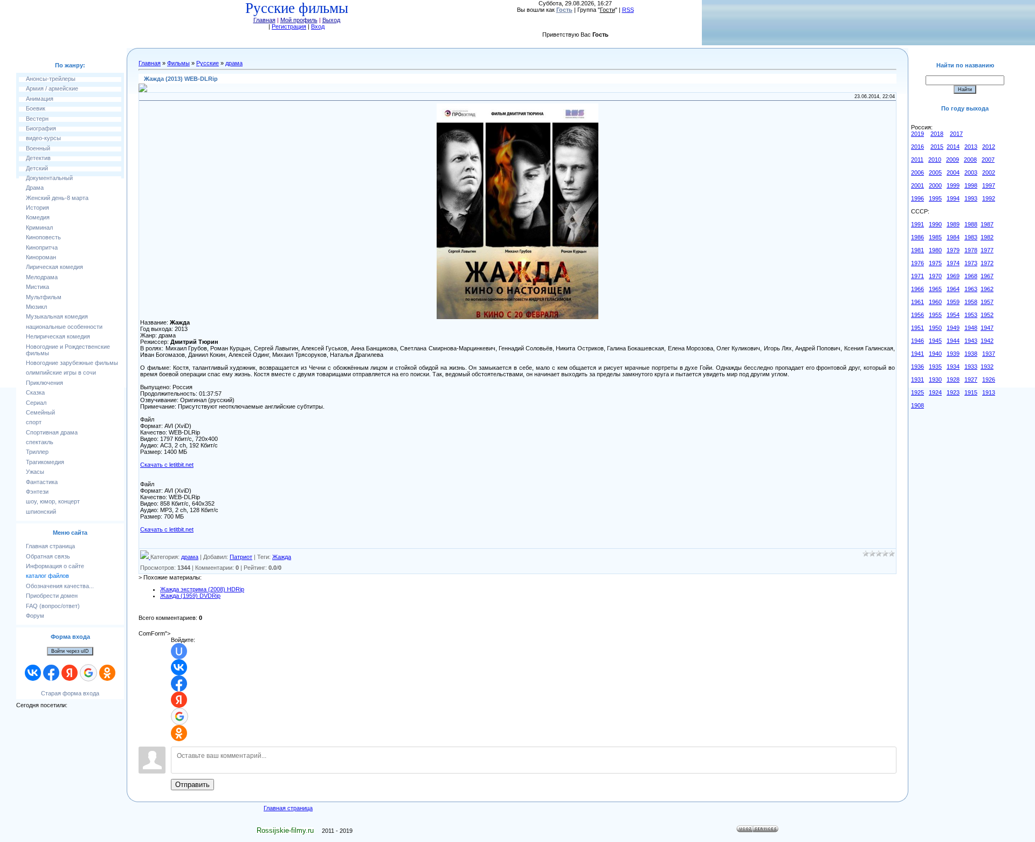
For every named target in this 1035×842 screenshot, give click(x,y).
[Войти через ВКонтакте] (33, 673)
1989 (953, 224)
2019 (917, 133)
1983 (970, 237)
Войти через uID (70, 651)
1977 (987, 250)
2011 (917, 159)
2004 (953, 172)
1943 (970, 340)
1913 (988, 392)
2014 (953, 146)
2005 (935, 172)
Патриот (241, 557)
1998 (970, 185)
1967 (987, 276)
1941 (917, 353)
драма (234, 63)
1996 (917, 198)
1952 (987, 315)
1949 (953, 328)
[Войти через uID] (179, 651)
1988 (970, 224)
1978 (970, 250)
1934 (953, 366)
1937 (988, 353)
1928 (953, 379)
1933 (970, 366)
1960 (935, 302)
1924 (935, 392)
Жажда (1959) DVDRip (190, 595)
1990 (935, 224)
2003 (970, 172)
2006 (917, 172)
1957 (987, 302)
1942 (987, 340)
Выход (331, 20)
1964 (953, 289)
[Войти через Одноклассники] (107, 673)
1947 (987, 328)
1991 (917, 224)
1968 (970, 276)
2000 (935, 185)
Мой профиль (299, 20)
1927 (970, 379)
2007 (988, 159)
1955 (935, 315)
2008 (970, 159)
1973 (970, 263)
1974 (953, 263)
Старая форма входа (70, 693)
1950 (935, 328)
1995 (935, 198)
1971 (917, 276)
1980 (935, 250)
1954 (953, 315)
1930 (935, 379)
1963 (970, 289)
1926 (988, 379)
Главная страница (288, 808)
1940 (935, 353)
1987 (987, 224)
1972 (987, 263)
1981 (917, 250)
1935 (935, 366)
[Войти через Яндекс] (69, 673)
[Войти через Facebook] (51, 673)
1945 (935, 340)
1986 (917, 237)
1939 (953, 353)
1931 (917, 379)
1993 (970, 198)
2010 (934, 159)
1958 (970, 302)
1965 (935, 289)
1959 (953, 302)
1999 (953, 185)
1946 (917, 340)
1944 (953, 340)
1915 (970, 392)
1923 (953, 392)
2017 (956, 133)
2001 (917, 185)
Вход (318, 26)
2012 (988, 146)
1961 (917, 302)
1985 (935, 237)
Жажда (281, 557)
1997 (988, 185)
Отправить (192, 785)
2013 (970, 146)
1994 (953, 198)
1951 (917, 328)
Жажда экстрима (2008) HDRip (202, 589)
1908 (917, 405)
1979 (953, 250)
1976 (917, 263)
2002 (988, 172)
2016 (917, 146)
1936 (917, 366)
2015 (936, 146)
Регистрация (289, 26)
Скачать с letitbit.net (167, 464)
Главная (264, 20)
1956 (917, 315)
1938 (970, 353)
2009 (952, 159)
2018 (936, 133)
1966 (917, 289)
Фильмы (178, 63)
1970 (935, 276)
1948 (970, 328)
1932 (987, 366)
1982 (987, 237)
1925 (917, 392)
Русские (207, 63)
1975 (935, 263)
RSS (628, 9)
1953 (970, 315)
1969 (953, 276)
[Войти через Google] (88, 672)
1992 (988, 198)
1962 (987, 289)
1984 (953, 237)
